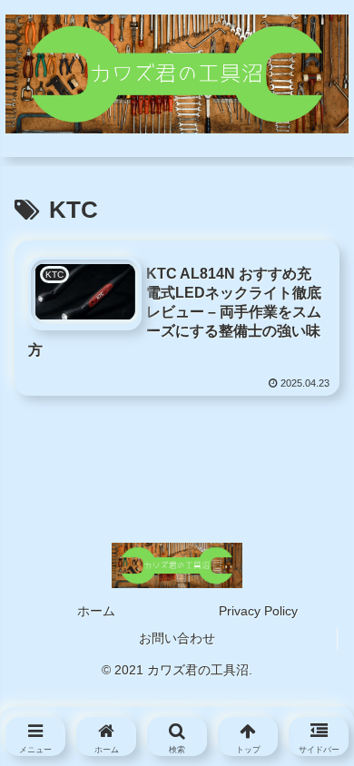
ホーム (96, 611)
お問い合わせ (177, 638)
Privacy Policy (258, 611)
